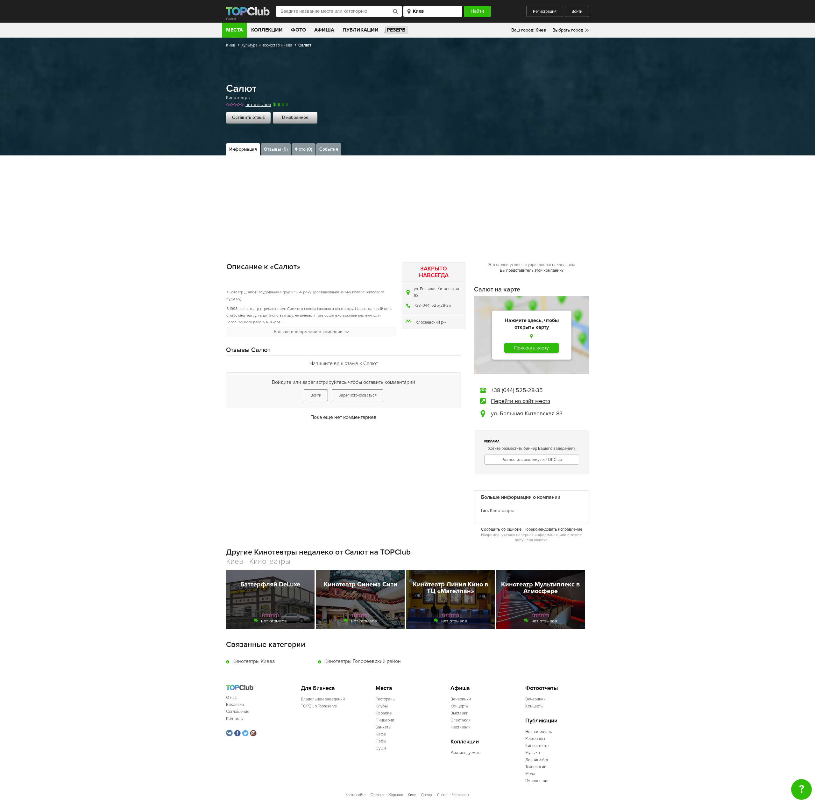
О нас (231, 697)
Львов (442, 794)
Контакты (235, 718)
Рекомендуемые (465, 752)
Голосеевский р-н (431, 322)
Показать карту (531, 348)
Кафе (381, 734)
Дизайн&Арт (536, 759)
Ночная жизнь (538, 731)
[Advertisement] (407, 203)
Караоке (384, 713)
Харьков (395, 794)
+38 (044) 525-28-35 (432, 305)
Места (234, 30)
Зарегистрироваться (357, 395)
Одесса (377, 794)
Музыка (532, 752)
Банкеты (383, 727)
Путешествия (537, 780)
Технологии (535, 766)
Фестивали (460, 727)
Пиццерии (385, 720)
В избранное (295, 117)
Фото (298, 30)
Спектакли (460, 720)
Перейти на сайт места (520, 401)
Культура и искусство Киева (266, 45)
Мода (530, 773)
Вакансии (235, 704)
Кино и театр (537, 745)
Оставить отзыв (248, 117)
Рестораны (385, 699)
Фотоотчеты (541, 688)
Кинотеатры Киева (253, 661)
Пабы (381, 741)
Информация (243, 149)
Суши (381, 748)
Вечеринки (460, 699)
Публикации (361, 30)
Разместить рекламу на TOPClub (531, 459)
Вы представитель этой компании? (531, 270)
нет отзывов (258, 104)
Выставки (459, 713)
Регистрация (544, 11)
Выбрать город (567, 30)
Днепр (426, 794)
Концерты (459, 706)
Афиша (324, 30)
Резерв (396, 30)
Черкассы (460, 794)
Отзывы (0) (276, 149)
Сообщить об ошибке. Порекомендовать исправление (531, 529)
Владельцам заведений (323, 699)
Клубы (382, 706)
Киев (230, 45)
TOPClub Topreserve (319, 706)
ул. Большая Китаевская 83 (436, 292)
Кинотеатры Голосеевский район (362, 661)
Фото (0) (303, 149)
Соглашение (237, 711)
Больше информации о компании (308, 331)
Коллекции (267, 30)
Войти (576, 11)
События (328, 149)
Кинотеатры (238, 97)
